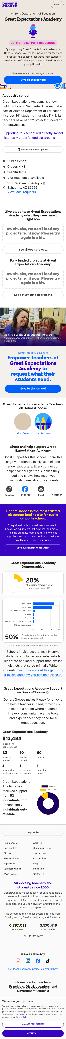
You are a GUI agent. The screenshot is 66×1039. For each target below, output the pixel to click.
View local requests (21, 192)
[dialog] (33, 1018)
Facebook (25, 494)
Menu (57, 4)
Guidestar (55, 917)
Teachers (44, 982)
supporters (17, 927)
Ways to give (10, 874)
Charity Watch (13, 917)
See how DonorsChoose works (33, 547)
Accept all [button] (33, 1033)
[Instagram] (18, 960)
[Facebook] (38, 960)
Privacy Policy (22, 1017)
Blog (35, 863)
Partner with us (11, 858)
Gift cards (9, 853)
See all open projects (33, 249)
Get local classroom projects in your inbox (33, 968)
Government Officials (33, 991)
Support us (9, 863)
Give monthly (10, 848)
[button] (9, 491)
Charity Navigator (33, 917)
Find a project (10, 843)
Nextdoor (57, 494)
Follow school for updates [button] (35, 149)
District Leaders (38, 986)
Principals (16, 986)
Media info (38, 868)
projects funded (48, 927)
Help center (33, 832)
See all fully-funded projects (33, 295)
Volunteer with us (12, 868)
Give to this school (33, 80)
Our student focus (42, 848)
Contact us (38, 874)
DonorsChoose (9, 4)
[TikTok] (48, 960)
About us (37, 843)
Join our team (40, 853)
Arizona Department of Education (33, 13)
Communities (39, 858)
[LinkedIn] (28, 960)
